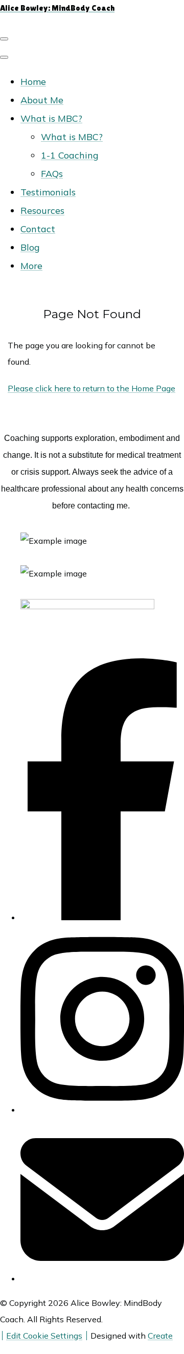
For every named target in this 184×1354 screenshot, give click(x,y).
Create (160, 1335)
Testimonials (48, 192)
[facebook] (102, 917)
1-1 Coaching (70, 155)
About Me (41, 100)
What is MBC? (51, 118)
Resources (42, 210)
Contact (37, 229)
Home (33, 81)
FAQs (52, 174)
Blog (30, 247)
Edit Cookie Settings (44, 1335)
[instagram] (102, 1109)
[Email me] (102, 1278)
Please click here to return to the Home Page (91, 388)
